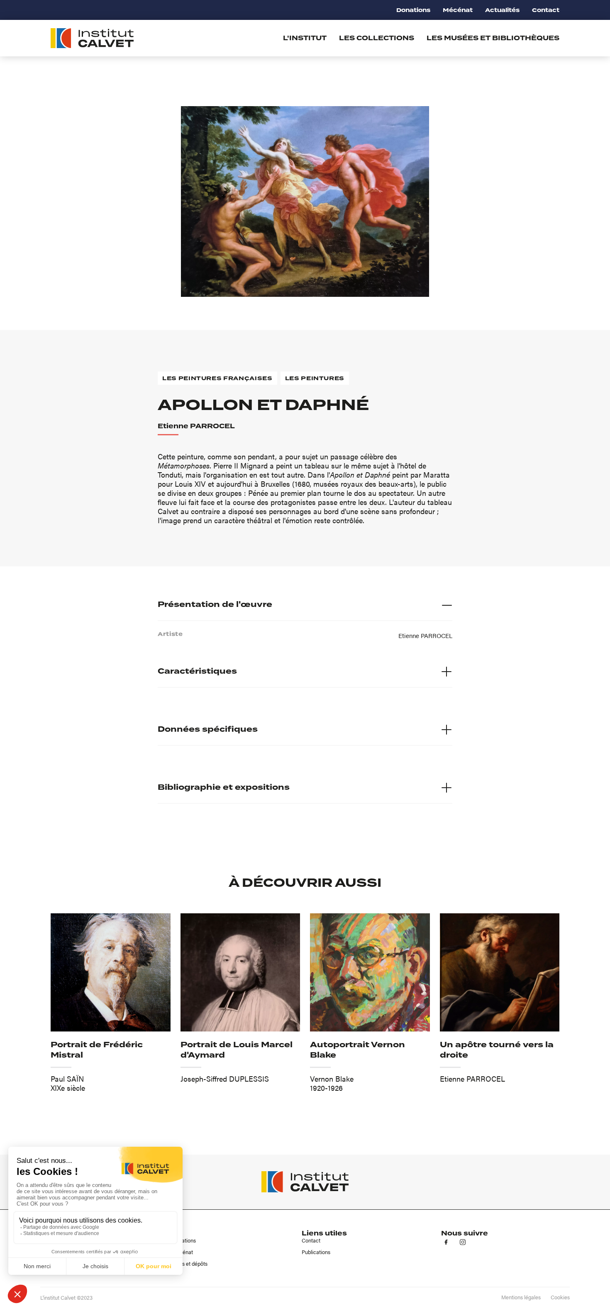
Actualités (502, 10)
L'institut (305, 38)
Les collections (376, 38)
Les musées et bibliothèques (493, 38)
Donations (413, 10)
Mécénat (458, 10)
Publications (316, 1252)
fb (446, 1242)
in (463, 1242)
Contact (545, 10)
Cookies (560, 1297)
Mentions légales (521, 1297)
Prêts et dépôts (189, 1263)
